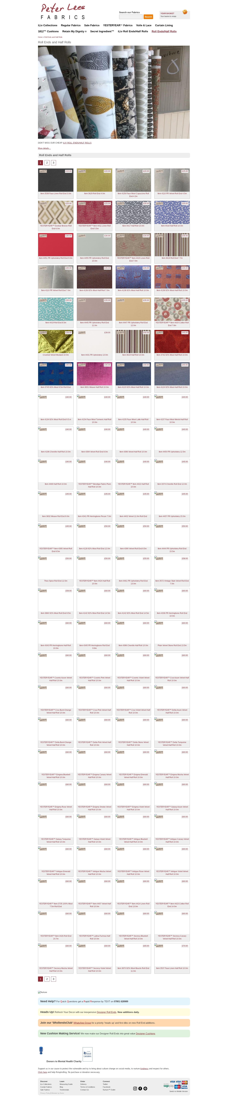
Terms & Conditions (87, 1087)
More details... (44, 148)
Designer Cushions (145, 1033)
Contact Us (84, 1090)
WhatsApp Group (82, 1022)
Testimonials (64, 1090)
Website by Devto (57, 1093)
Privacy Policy (45, 1093)
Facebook (106, 1087)
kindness (144, 1068)
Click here (42, 1072)
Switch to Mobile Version (179, 1091)
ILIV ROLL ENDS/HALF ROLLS (77, 143)
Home (40, 37)
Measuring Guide (66, 1084)
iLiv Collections (45, 1084)
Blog (61, 1087)
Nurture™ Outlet (109, 1090)
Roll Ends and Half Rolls (53, 37)
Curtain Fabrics (46, 1087)
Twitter (105, 1084)
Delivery (83, 1084)
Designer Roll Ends (106, 1012)
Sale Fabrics (45, 1090)
